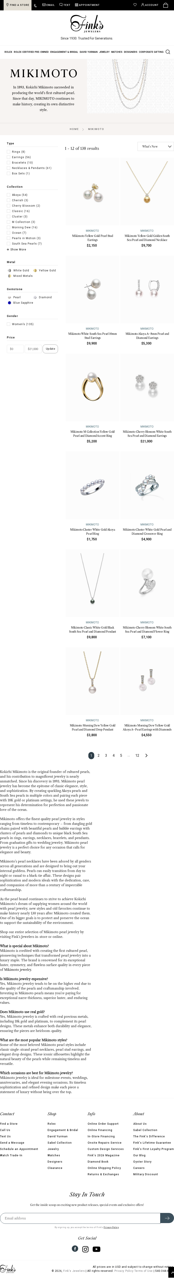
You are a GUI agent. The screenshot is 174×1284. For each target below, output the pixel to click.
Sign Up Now (128, 673)
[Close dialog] (164, 598)
